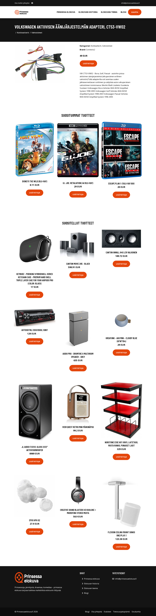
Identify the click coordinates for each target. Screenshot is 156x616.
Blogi (123, 12)
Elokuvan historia (88, 12)
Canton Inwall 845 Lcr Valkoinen (121, 252)
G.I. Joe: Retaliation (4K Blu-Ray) (78, 183)
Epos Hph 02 (34, 520)
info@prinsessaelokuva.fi (130, 3)
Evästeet (107, 611)
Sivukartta (136, 611)
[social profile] (32, 3)
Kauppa (134, 12)
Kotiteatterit (23, 32)
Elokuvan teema (109, 12)
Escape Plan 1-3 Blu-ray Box (121, 183)
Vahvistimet (37, 32)
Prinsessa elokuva (66, 12)
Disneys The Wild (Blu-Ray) (34, 181)
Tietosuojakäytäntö (121, 611)
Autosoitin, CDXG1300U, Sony (34, 330)
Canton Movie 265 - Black (78, 263)
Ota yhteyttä (96, 611)
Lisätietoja (88, 63)
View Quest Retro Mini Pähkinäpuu (78, 427)
